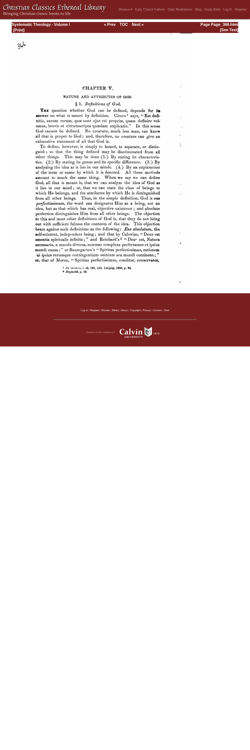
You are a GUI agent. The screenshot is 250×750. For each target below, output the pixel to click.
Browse (124, 9)
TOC (124, 24)
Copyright (135, 310)
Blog (198, 9)
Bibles (115, 310)
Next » (138, 24)
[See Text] (229, 30)
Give (166, 310)
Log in (84, 310)
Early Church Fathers (150, 9)
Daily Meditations (180, 9)
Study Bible (212, 9)
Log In (227, 9)
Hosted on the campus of (100, 332)
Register (241, 9)
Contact (157, 310)
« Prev (110, 24)
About (124, 310)
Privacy (147, 310)
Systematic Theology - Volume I (41, 24)
